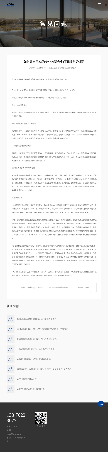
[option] (54, 23)
